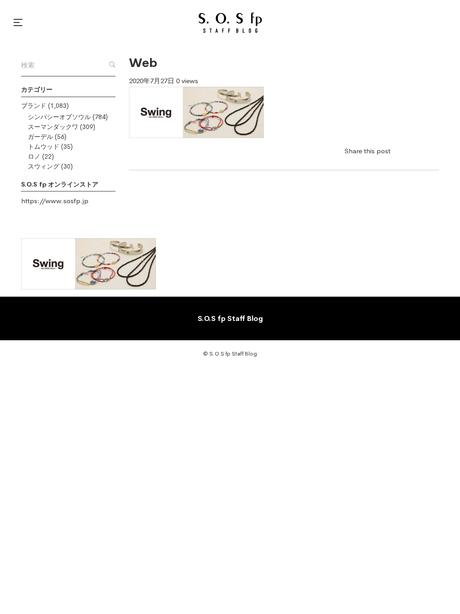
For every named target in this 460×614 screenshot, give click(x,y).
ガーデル (40, 137)
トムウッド (43, 146)
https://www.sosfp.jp (54, 200)
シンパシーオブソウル (59, 117)
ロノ (34, 156)
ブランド (33, 106)
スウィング (43, 166)
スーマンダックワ (53, 127)
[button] (19, 22)
